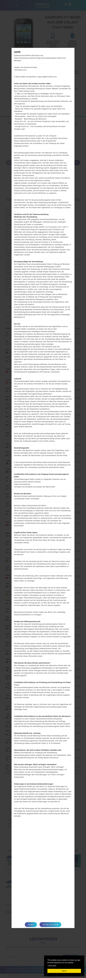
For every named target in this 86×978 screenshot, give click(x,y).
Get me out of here (50, 924)
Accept (31, 924)
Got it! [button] (64, 971)
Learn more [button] (52, 965)
